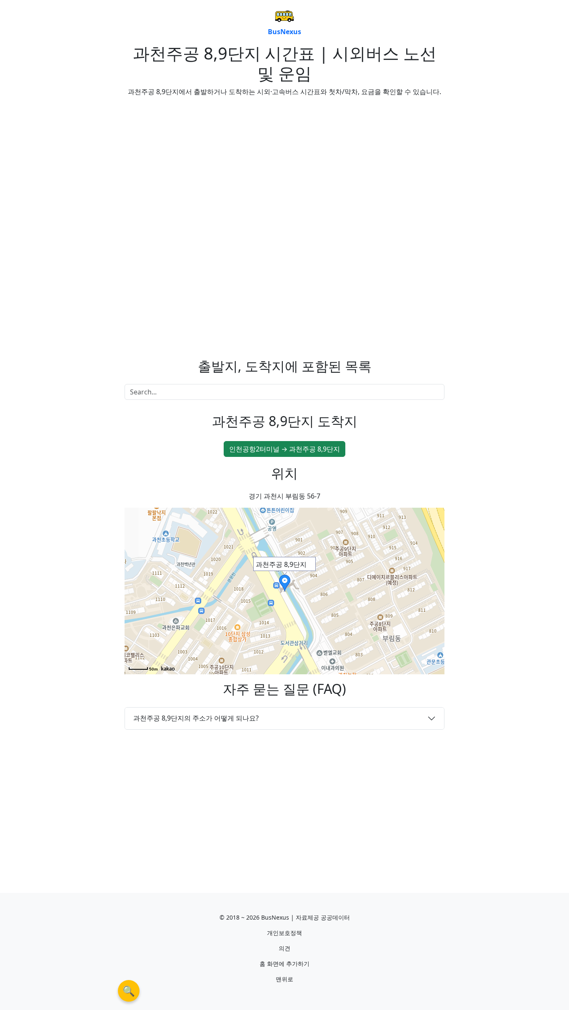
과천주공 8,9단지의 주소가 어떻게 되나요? (196, 718)
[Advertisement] (201, 161)
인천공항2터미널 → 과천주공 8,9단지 (284, 449)
